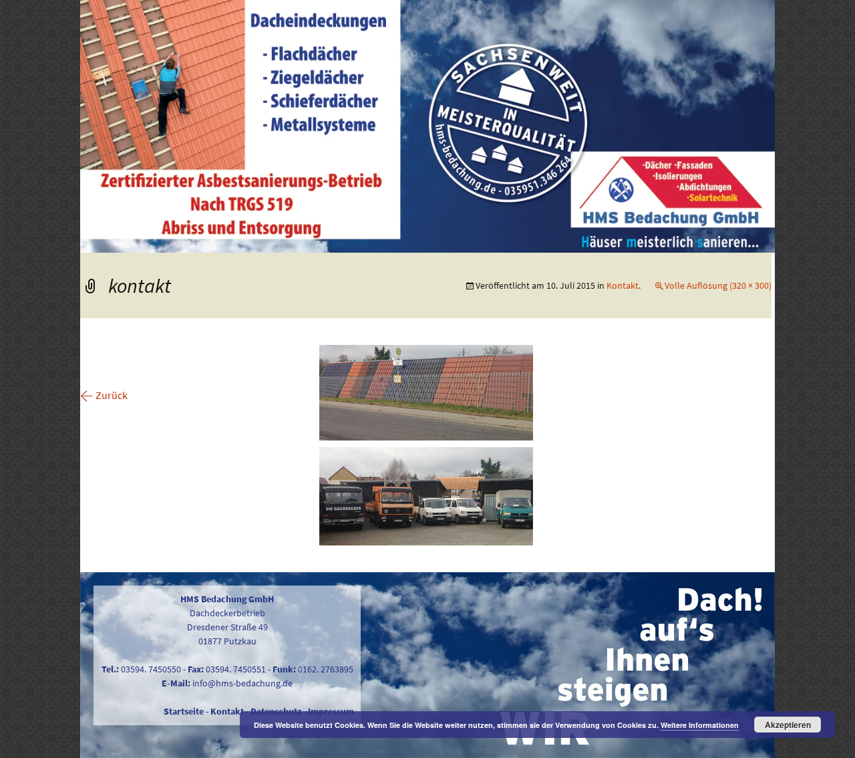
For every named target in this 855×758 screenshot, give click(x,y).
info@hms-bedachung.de (242, 683)
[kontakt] (426, 444)
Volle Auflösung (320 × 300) (718, 285)
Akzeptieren (788, 725)
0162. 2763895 (325, 669)
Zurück (104, 395)
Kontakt (623, 285)
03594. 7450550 (151, 669)
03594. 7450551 (236, 669)
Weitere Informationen (700, 725)
